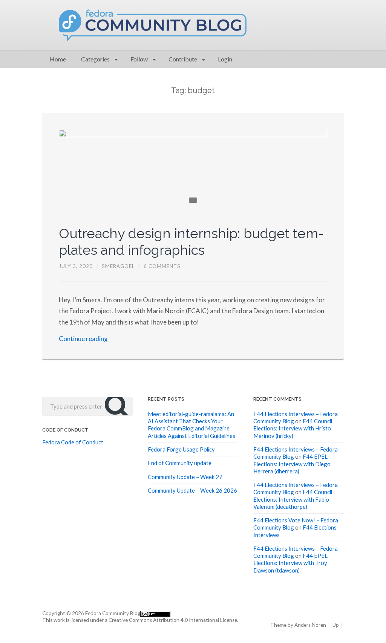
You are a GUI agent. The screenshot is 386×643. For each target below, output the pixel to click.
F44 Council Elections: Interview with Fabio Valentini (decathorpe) (292, 499)
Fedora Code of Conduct (72, 442)
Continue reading (83, 339)
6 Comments (162, 266)
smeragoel (118, 266)
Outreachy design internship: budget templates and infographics (191, 241)
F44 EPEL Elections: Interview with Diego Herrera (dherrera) (292, 464)
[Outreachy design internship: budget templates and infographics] (193, 170)
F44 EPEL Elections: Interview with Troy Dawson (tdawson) (290, 563)
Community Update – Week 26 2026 (192, 490)
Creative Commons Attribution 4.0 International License (173, 620)
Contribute (182, 59)
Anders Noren (310, 625)
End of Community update (179, 462)
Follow (139, 59)
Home (58, 59)
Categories (95, 59)
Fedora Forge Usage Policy (181, 449)
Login (225, 59)
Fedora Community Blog (112, 613)
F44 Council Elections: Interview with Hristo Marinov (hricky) (292, 428)
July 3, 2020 (76, 266)
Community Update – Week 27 (185, 476)
